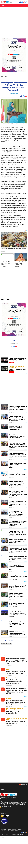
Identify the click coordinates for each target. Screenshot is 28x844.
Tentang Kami (3, 829)
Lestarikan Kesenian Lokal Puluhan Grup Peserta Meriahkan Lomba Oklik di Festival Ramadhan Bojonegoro (18, 614)
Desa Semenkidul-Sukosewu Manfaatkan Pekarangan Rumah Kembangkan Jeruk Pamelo (15, 702)
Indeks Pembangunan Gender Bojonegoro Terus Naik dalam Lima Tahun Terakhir (17, 474)
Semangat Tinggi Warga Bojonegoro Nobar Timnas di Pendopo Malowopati (16, 428)
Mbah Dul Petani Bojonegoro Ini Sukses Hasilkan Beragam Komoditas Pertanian (15, 681)
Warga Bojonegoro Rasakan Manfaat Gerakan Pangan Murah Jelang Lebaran (17, 605)
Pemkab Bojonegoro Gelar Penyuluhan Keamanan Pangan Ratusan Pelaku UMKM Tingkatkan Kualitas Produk (17, 484)
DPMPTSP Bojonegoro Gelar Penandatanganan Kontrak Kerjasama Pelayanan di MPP (17, 633)
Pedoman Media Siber (12, 829)
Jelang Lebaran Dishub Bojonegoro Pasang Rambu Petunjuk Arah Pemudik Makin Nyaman (17, 567)
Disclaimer (20, 829)
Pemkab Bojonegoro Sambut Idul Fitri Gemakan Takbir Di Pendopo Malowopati (18, 558)
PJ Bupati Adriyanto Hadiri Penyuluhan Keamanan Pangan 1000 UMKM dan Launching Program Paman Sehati (17, 513)
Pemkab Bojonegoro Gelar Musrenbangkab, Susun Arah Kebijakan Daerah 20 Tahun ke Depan (17, 624)
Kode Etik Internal (14, 830)
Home (2, 76)
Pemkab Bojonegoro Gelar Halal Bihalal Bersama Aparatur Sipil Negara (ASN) (17, 541)
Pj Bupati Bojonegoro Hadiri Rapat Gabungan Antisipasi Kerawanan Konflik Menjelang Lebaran (18, 586)
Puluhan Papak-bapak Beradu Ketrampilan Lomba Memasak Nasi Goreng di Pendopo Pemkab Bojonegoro (18, 445)
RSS (26, 832)
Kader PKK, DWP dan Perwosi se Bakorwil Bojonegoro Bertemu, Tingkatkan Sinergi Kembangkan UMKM (17, 503)
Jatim (6, 76)
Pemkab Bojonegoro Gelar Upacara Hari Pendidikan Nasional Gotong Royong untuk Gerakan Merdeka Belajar (18, 418)
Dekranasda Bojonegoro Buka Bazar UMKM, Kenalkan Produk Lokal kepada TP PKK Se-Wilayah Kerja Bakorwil (18, 494)
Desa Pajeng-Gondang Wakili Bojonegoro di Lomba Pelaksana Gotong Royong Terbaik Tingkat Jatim (17, 455)
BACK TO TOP (24, 784)
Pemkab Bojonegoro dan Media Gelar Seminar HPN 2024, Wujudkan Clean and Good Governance (17, 465)
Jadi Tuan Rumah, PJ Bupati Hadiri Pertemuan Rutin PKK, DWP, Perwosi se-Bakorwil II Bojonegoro (18, 523)
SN (3, 5)
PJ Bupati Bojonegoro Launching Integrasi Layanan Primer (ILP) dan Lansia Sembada (17, 436)
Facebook (22, 832)
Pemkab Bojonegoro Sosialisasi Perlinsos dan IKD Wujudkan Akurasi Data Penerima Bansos (17, 359)
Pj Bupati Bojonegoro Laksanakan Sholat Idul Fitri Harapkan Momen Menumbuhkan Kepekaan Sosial (18, 550)
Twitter (23, 832)
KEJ (8, 830)
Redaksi (2, 807)
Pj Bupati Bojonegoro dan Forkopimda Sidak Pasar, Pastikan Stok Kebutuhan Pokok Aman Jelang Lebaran (18, 577)
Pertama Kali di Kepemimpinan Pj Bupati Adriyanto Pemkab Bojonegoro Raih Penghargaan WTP (18, 409)
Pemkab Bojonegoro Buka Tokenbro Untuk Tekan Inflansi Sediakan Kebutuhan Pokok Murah (17, 596)
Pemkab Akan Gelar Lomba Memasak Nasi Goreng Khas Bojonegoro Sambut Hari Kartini (17, 533)
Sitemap (25, 832)
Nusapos (4, 830)
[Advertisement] (14, 22)
